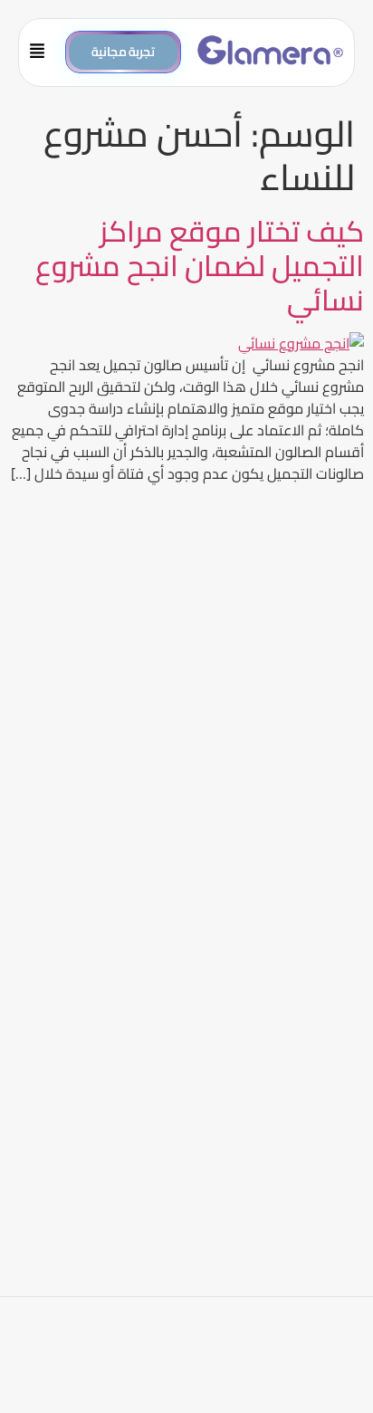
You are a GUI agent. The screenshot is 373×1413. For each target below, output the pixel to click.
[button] (44, 52)
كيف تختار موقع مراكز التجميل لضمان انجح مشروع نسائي (199, 266)
